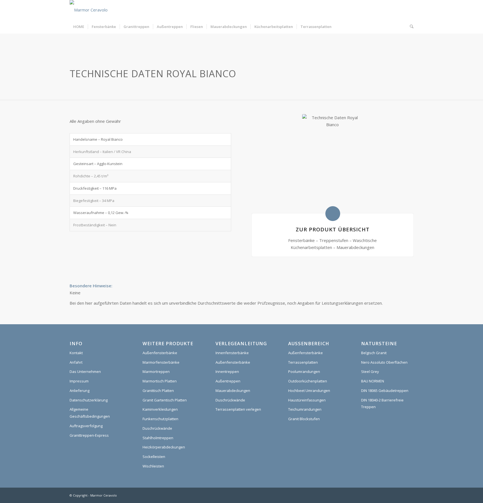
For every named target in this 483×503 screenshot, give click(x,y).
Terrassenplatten (303, 362)
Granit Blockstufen (304, 418)
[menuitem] (79, 27)
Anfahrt (76, 362)
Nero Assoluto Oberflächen (384, 362)
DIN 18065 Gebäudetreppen (384, 390)
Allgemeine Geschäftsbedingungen (90, 413)
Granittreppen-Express (89, 435)
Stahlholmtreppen (158, 437)
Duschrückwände (157, 428)
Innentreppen (227, 371)
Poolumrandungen (304, 371)
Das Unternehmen (85, 371)
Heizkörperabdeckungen (164, 447)
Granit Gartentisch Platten (165, 400)
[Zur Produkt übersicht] (332, 213)
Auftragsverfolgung (86, 425)
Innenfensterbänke (232, 352)
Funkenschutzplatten (160, 418)
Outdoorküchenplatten (307, 381)
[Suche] (409, 27)
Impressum (79, 381)
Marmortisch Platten (160, 381)
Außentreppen (228, 381)
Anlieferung (79, 390)
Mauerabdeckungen (233, 390)
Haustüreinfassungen (307, 400)
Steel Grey (370, 371)
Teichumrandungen (304, 409)
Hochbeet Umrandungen (309, 390)
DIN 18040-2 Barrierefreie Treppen (382, 404)
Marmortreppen (156, 371)
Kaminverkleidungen (160, 409)
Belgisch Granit (374, 352)
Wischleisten (153, 466)
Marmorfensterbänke (161, 362)
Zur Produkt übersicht (333, 229)
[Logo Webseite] (89, 10)
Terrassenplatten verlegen (238, 409)
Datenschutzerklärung (89, 400)
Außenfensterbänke (160, 352)
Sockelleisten (154, 456)
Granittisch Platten (158, 390)
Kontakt (76, 352)
